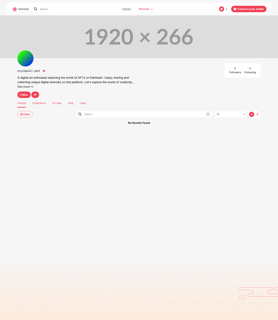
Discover (144, 9)
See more (23, 86)
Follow (24, 94)
